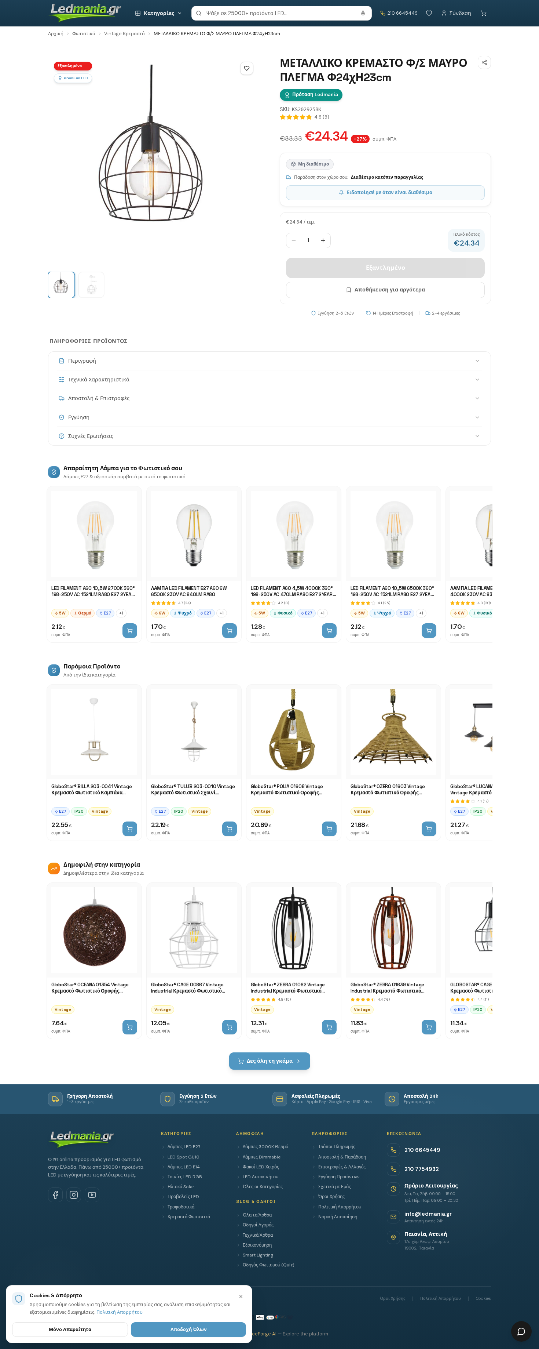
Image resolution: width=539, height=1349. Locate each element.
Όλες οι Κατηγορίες (263, 1187)
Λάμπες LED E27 (184, 1147)
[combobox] (281, 13)
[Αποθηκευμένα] (429, 13)
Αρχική (55, 33)
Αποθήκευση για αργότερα (390, 289)
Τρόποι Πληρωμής (336, 1147)
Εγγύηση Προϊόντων (339, 1177)
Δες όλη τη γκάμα (270, 1061)
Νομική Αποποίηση (337, 1217)
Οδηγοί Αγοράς (258, 1225)
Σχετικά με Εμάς (334, 1187)
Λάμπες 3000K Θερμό (265, 1147)
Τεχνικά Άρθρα (258, 1235)
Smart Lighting (258, 1255)
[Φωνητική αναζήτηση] (363, 13)
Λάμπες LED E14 (184, 1167)
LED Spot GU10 (183, 1157)
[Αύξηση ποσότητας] (323, 240)
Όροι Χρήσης (331, 1197)
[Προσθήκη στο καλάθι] (129, 630)
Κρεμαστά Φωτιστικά (189, 1217)
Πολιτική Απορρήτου (339, 1207)
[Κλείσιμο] (241, 1296)
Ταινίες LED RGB (185, 1177)
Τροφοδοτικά (181, 1207)
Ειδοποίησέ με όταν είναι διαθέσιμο (389, 192)
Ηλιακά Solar (181, 1187)
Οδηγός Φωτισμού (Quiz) (268, 1265)
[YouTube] (92, 1194)
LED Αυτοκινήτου (260, 1177)
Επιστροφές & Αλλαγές (342, 1167)
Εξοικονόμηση (257, 1245)
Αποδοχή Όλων (188, 1329)
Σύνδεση (460, 13)
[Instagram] (73, 1194)
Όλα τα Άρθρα (257, 1215)
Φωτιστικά (83, 33)
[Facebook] (55, 1194)
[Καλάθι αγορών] (483, 13)
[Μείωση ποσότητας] (293, 240)
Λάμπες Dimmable (261, 1157)
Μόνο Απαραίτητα (70, 1329)
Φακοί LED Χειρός (261, 1167)
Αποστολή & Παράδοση (342, 1157)
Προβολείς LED (183, 1197)
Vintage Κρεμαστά (124, 33)
